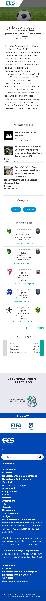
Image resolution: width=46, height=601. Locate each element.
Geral (16, 209)
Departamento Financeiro (16, 479)
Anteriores (8, 328)
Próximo (40, 328)
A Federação (9, 469)
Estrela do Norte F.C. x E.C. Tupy (23, 322)
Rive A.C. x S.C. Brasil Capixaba (23, 284)
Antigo (6, 516)
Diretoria (7, 472)
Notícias (29, 209)
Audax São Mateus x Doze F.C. (23, 302)
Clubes (6, 494)
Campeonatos (10, 491)
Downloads (8, 510)
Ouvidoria (7, 482)
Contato (6, 507)
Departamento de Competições (19, 476)
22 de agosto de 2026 (24, 229)
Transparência (10, 513)
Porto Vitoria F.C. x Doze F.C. (23, 243)
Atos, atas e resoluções (15, 485)
